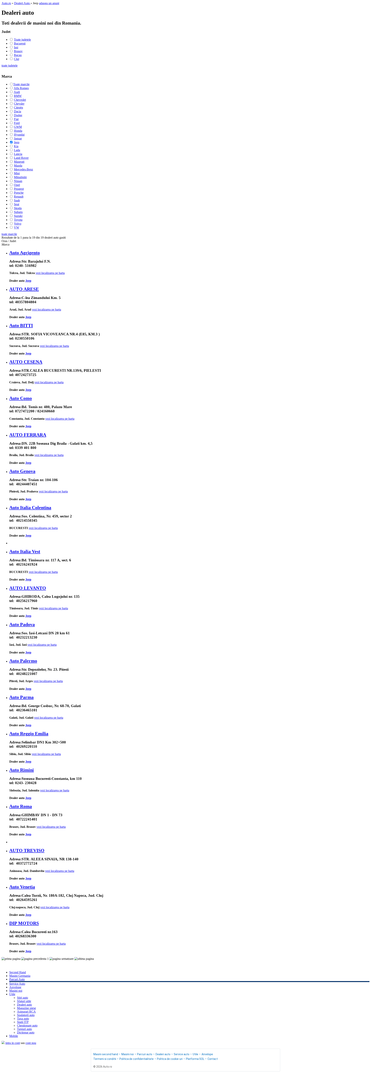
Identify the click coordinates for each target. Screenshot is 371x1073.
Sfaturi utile (24, 1001)
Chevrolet (20, 99)
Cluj (16, 59)
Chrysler (19, 103)
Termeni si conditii (104, 1058)
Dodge (18, 115)
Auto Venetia (22, 886)
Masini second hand (105, 1054)
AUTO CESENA (25, 361)
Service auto (181, 1054)
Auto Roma (20, 806)
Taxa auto (23, 1018)
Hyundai (19, 134)
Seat (16, 204)
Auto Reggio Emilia (28, 733)
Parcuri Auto (17, 979)
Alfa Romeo (21, 88)
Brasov (18, 51)
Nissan (18, 181)
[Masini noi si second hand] (3, 1043)
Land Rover (21, 157)
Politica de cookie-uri (170, 1058)
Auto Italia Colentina (30, 507)
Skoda (18, 208)
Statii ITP (23, 1022)
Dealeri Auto (22, 3)
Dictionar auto (25, 1032)
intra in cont (12, 1043)
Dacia (17, 111)
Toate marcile (21, 84)
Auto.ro (6, 3)
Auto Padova (22, 624)
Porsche (19, 192)
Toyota (18, 219)
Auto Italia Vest (24, 551)
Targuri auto (24, 1029)
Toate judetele (22, 39)
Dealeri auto (24, 1004)
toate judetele (10, 65)
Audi (17, 92)
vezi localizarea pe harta (50, 273)
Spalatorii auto (26, 1015)
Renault (18, 196)
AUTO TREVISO (26, 850)
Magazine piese (26, 1008)
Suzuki (18, 216)
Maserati (19, 161)
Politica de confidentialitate (136, 1058)
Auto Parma (21, 697)
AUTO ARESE (24, 289)
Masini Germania (19, 975)
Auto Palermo (23, 660)
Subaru (18, 212)
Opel (17, 185)
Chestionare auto (27, 1025)
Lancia (18, 154)
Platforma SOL (195, 1058)
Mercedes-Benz (23, 169)
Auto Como (20, 398)
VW (16, 227)
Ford (17, 123)
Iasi (16, 47)
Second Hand (17, 972)
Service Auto (17, 983)
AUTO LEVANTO (27, 588)
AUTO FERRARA (27, 434)
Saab (17, 200)
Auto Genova (22, 471)
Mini (17, 173)
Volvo (17, 223)
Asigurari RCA (26, 1011)
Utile (12, 994)
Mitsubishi (20, 177)
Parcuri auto (144, 1054)
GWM (18, 126)
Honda (18, 130)
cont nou (31, 1043)
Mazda (18, 165)
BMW (18, 96)
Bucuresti (20, 43)
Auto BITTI (21, 325)
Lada (17, 150)
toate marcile (9, 234)
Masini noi (15, 990)
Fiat (16, 119)
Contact (213, 1058)
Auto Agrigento (24, 252)
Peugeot (19, 188)
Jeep (16, 142)
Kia (16, 146)
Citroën (18, 107)
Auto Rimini (21, 769)
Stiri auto (22, 997)
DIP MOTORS (24, 923)
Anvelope (15, 987)
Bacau (18, 55)
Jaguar (18, 138)
